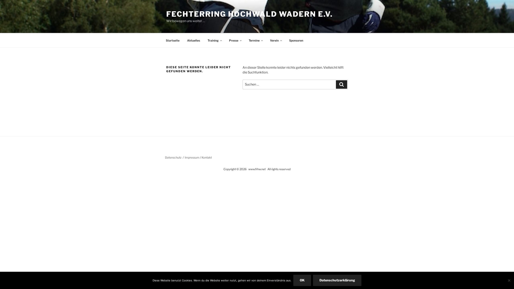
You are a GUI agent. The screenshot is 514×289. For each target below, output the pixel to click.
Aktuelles (193, 40)
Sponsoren (296, 40)
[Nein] (509, 280)
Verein (274, 40)
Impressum (192, 157)
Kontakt (207, 157)
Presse (233, 40)
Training (213, 40)
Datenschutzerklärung (337, 280)
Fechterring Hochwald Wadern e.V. (249, 14)
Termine (254, 40)
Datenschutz (173, 157)
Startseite (172, 40)
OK (302, 280)
